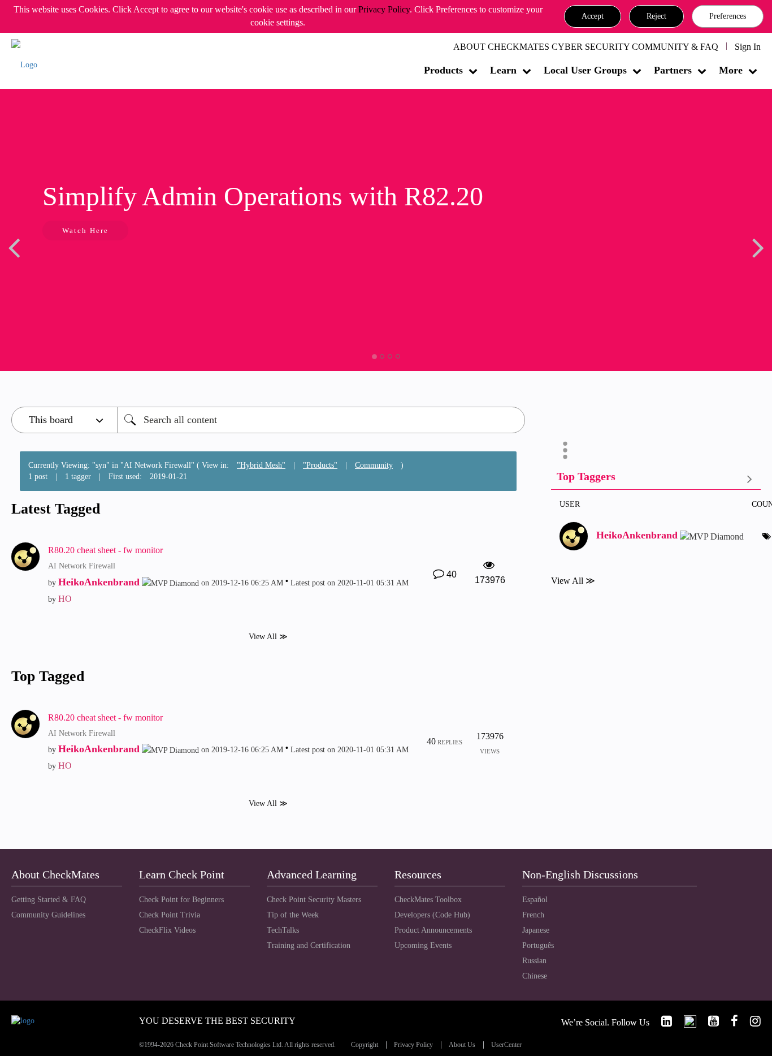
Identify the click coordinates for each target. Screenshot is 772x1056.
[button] (592, 16)
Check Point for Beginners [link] (181, 899)
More (731, 70)
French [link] (533, 915)
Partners (673, 70)
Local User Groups (585, 70)
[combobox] (321, 420)
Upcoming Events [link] (423, 945)
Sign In (748, 46)
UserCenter (506, 1045)
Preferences (727, 16)
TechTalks (283, 930)
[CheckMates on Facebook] (729, 1021)
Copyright (364, 1045)
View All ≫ (268, 636)
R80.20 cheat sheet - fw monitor (105, 550)
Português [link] (538, 945)
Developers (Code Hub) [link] (432, 915)
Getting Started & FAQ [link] (48, 899)
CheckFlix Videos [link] (167, 930)
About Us (462, 1045)
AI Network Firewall (81, 566)
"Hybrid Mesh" (261, 465)
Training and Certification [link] (308, 945)
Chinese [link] (534, 976)
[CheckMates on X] (685, 1021)
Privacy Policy (384, 9)
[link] (662, 1021)
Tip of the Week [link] (293, 915)
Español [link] (535, 899)
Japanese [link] (535, 930)
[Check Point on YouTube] (709, 1021)
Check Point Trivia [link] (169, 915)
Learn (503, 70)
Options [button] (565, 450)
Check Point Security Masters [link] (314, 899)
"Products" (320, 465)
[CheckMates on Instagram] (750, 1021)
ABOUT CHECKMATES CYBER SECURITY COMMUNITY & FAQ (585, 46)
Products (443, 70)
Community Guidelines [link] (48, 915)
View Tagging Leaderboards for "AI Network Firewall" (656, 478)
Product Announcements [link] (433, 930)
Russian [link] (534, 960)
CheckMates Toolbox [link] (428, 899)
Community (374, 465)
